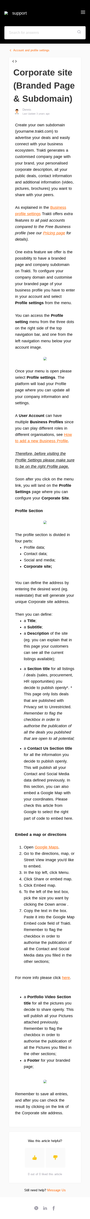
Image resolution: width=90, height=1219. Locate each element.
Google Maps (46, 847)
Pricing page (54, 233)
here (66, 978)
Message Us (56, 1190)
